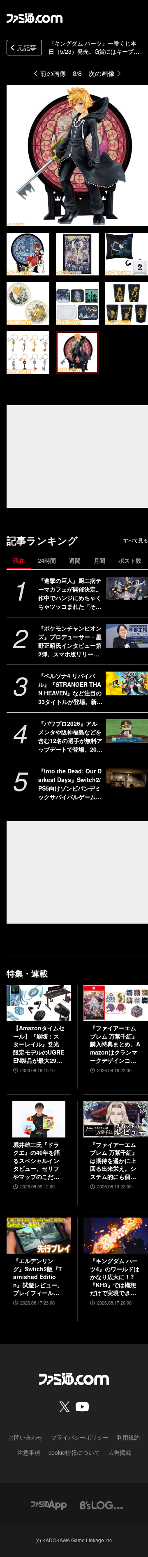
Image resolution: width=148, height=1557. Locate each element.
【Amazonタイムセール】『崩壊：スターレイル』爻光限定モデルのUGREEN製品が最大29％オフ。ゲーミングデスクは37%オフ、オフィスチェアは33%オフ (39, 1044)
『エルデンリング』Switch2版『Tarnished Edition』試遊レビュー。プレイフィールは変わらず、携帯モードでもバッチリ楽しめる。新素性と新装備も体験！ (38, 1277)
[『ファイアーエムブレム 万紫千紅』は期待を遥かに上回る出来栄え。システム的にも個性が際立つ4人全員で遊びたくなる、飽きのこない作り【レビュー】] (115, 1119)
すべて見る (135, 540)
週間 (75, 560)
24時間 (47, 560)
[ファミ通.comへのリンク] (34, 18)
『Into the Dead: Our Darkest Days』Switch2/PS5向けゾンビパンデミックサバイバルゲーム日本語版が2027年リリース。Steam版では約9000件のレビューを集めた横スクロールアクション (70, 784)
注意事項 (28, 1452)
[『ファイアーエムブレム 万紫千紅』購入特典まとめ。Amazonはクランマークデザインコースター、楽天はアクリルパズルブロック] (115, 1003)
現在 (19, 560)
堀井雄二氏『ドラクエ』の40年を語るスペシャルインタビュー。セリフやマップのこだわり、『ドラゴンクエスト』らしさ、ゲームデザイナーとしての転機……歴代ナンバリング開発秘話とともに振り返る (36, 1161)
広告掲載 (119, 1452)
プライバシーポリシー (80, 1437)
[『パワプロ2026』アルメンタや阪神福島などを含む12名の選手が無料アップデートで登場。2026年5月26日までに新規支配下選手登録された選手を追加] (127, 731)
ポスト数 (129, 560)
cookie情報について (74, 1452)
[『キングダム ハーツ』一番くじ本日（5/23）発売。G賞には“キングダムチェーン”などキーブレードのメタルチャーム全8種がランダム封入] (28, 254)
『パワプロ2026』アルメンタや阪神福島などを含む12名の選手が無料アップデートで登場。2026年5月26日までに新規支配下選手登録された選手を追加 (70, 736)
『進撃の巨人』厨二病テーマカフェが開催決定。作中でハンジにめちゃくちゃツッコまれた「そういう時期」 (70, 593)
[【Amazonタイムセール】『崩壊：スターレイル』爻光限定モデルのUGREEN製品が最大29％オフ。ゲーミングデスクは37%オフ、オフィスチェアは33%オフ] (39, 1003)
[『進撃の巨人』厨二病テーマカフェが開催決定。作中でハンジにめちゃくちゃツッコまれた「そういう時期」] (127, 588)
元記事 (27, 47)
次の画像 (101, 73)
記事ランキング (42, 540)
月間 (99, 560)
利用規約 (128, 1437)
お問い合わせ (25, 1437)
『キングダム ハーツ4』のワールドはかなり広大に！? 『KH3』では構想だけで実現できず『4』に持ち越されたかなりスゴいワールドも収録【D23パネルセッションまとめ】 (115, 1277)
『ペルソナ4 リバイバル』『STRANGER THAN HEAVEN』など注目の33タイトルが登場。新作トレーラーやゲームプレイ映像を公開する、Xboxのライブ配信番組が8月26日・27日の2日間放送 (70, 689)
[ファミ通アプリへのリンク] (49, 1504)
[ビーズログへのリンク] (101, 1504)
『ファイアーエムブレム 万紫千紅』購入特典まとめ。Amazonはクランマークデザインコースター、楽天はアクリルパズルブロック (115, 1044)
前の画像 (53, 73)
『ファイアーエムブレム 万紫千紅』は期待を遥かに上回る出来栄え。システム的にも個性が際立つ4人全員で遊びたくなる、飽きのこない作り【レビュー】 (114, 1161)
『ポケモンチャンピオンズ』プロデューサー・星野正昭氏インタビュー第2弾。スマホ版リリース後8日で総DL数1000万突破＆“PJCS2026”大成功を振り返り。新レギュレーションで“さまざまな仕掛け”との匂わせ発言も (70, 641)
